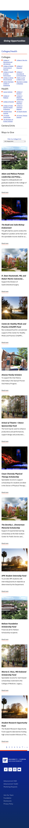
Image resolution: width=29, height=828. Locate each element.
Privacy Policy (8, 804)
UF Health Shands (22, 111)
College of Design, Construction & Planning (8, 68)
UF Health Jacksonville (6, 116)
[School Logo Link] (13, 760)
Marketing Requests (10, 787)
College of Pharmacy (19, 102)
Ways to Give (7, 132)
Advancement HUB (10, 781)
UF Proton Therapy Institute (22, 116)
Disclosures (8, 801)
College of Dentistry (19, 93)
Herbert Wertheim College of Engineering (8, 83)
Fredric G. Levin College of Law (21, 78)
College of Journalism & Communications (21, 73)
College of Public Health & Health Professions (8, 107)
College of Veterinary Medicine (19, 107)
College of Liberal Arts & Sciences (8, 78)
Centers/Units (8, 125)
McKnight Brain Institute (7, 112)
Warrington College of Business (22, 82)
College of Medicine (6, 96)
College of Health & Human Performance (8, 73)
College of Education (19, 67)
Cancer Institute (7, 92)
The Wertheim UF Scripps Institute (8, 120)
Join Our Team (9, 795)
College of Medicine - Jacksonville (20, 97)
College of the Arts (22, 60)
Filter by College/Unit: (14, 139)
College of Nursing (8, 102)
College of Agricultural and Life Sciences (7, 62)
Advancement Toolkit (11, 784)
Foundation (7, 798)
